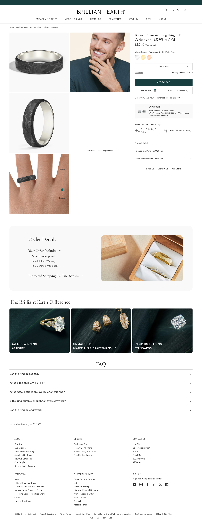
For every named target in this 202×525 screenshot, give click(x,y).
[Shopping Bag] (184, 10)
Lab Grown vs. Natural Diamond (29, 487)
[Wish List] (178, 10)
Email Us (137, 455)
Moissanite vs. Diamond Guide (28, 490)
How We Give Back (23, 459)
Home (11, 27)
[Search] (165, 9)
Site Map (168, 514)
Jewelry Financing (81, 487)
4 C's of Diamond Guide (25, 483)
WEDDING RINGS (73, 19)
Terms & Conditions (48, 514)
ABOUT (162, 19)
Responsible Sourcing (24, 452)
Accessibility (79, 501)
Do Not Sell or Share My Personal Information (112, 514)
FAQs (76, 483)
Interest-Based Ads (82, 514)
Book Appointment (141, 448)
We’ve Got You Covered (85, 479)
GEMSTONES (115, 19)
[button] (164, 143)
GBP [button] (104, 518)
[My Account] (172, 10)
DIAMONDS (95, 19)
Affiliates (137, 462)
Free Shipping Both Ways (85, 452)
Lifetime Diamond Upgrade (86, 490)
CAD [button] (98, 518)
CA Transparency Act (143, 514)
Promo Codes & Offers (84, 494)
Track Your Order (81, 444)
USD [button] (110, 518)
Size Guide (139, 73)
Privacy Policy (65, 514)
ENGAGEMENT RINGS (46, 19)
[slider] (62, 189)
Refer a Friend (80, 498)
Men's (32, 27)
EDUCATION (20, 474)
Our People (19, 462)
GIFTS (148, 19)
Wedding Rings (22, 27)
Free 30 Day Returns (83, 448)
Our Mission (20, 448)
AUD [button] (91, 518)
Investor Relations (22, 501)
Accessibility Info (81, 505)
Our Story (18, 444)
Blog (16, 479)
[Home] (101, 12)
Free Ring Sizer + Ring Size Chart (29, 494)
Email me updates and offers (149, 479)
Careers (18, 498)
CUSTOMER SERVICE (83, 474)
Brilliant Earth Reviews (24, 466)
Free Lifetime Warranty (44, 261)
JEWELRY (133, 19)
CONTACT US (139, 439)
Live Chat (137, 444)
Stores (136, 452)
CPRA (158, 514)
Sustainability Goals (23, 455)
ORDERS (78, 439)
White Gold (41, 27)
